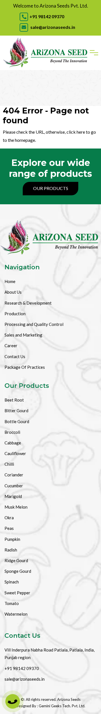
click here (75, 132)
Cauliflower (15, 453)
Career (10, 345)
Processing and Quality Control (33, 324)
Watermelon (15, 613)
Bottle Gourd (16, 421)
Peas (9, 528)
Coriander (13, 474)
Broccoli (12, 432)
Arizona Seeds (69, 699)
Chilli (9, 464)
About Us (13, 292)
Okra (9, 517)
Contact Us (14, 356)
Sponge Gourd (17, 571)
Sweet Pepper (17, 592)
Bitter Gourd (16, 410)
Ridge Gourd (16, 560)
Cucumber (13, 485)
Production (15, 313)
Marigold (13, 496)
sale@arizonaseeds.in (52, 27)
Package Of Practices (24, 367)
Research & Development (28, 302)
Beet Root (14, 399)
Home (9, 281)
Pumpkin (12, 539)
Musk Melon (15, 506)
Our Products (50, 188)
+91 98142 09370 (46, 16)
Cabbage (12, 442)
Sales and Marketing (23, 334)
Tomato (11, 603)
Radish (10, 549)
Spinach (11, 581)
